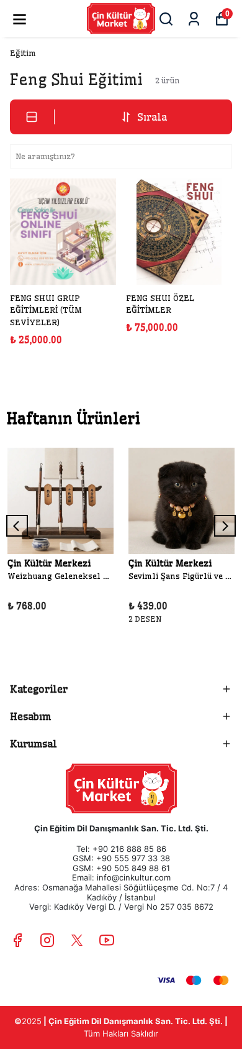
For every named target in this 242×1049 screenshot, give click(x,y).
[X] (76, 940)
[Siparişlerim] (194, 19)
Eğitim (23, 53)
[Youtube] (106, 940)
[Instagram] (47, 940)
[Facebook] (17, 940)
